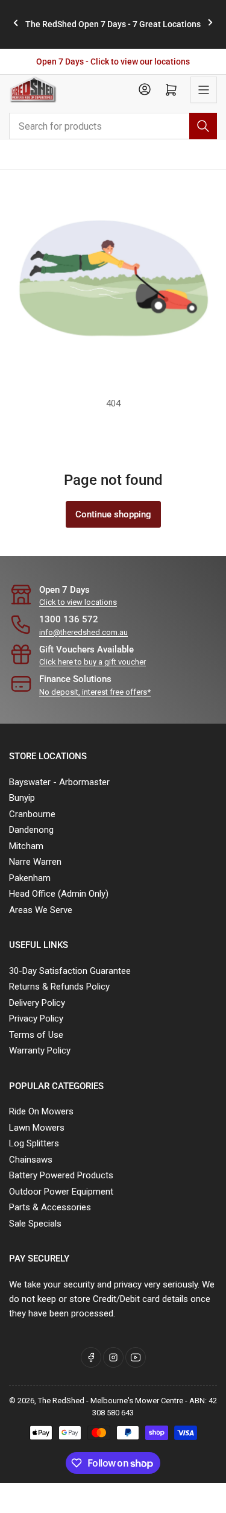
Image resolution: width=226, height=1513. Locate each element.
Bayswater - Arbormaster (59, 782)
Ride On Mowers (41, 1111)
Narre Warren (35, 861)
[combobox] (113, 126)
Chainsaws (30, 1159)
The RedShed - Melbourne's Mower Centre (110, 1400)
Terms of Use (36, 1034)
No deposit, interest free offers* (95, 691)
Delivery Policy (37, 1002)
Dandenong (31, 829)
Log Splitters (34, 1143)
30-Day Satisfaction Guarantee (70, 970)
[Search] (203, 126)
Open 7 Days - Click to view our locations (113, 61)
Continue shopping (113, 514)
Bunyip (22, 797)
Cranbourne (32, 814)
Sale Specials (35, 1223)
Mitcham (26, 846)
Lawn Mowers (36, 1127)
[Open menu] (203, 90)
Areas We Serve (40, 910)
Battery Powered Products (61, 1175)
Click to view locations (78, 602)
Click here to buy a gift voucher (92, 661)
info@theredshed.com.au (83, 632)
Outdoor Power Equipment (61, 1191)
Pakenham (30, 878)
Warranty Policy (40, 1050)
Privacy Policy (36, 1018)
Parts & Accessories (50, 1207)
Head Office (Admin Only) (58, 893)
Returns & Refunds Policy (59, 986)
